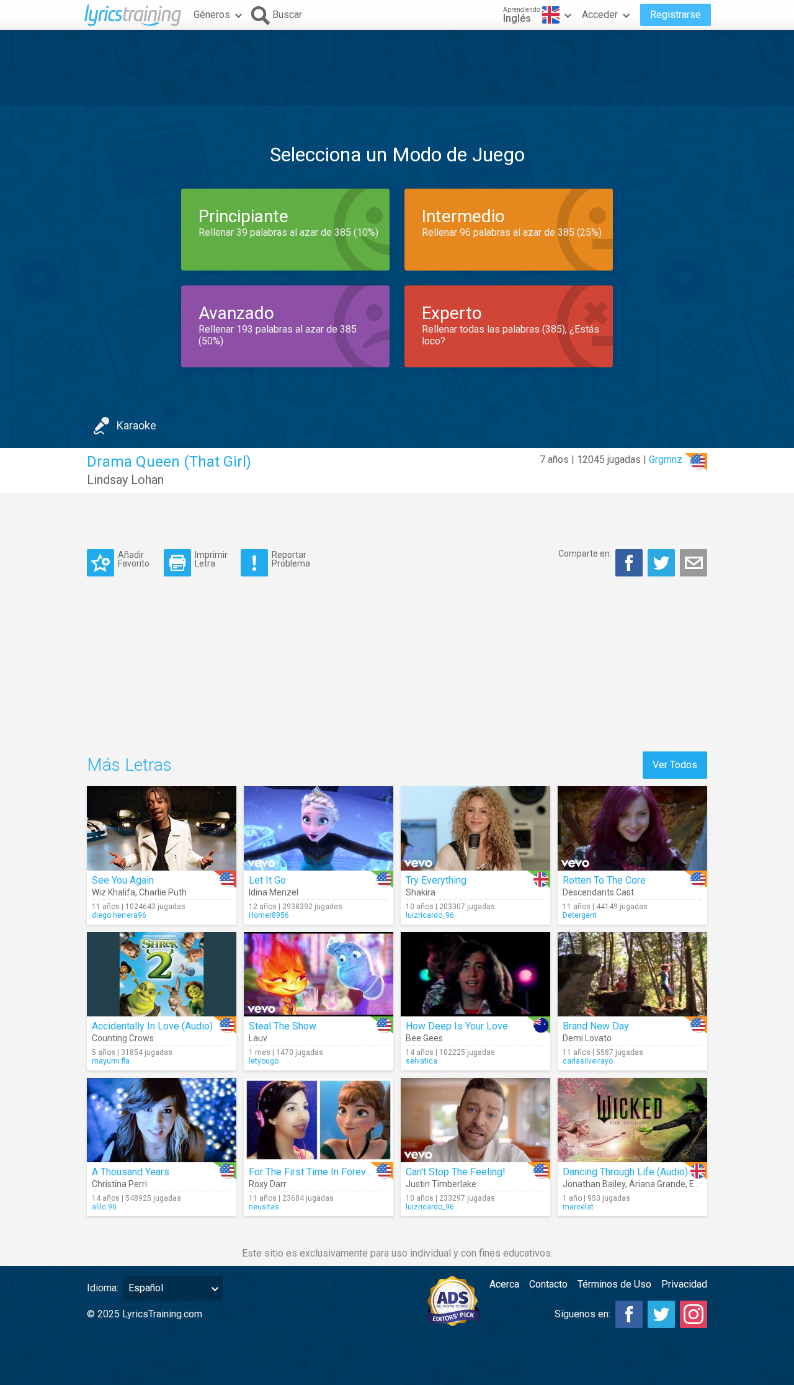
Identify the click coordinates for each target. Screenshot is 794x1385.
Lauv (258, 1038)
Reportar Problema (291, 559)
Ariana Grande (657, 1184)
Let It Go (267, 880)
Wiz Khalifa (113, 892)
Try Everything (436, 880)
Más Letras (129, 765)
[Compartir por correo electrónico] (693, 562)
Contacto (548, 1284)
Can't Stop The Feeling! (456, 1172)
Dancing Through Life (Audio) (625, 1172)
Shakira (420, 892)
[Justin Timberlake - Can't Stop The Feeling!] (475, 1120)
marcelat (578, 1207)
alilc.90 (104, 1207)
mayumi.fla (111, 1061)
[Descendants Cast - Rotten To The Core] (632, 828)
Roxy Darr (268, 1184)
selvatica (421, 1061)
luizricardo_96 (430, 915)
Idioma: (102, 1288)
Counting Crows (123, 1038)
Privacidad (684, 1284)
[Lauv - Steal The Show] (318, 974)
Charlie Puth (163, 892)
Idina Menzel (273, 892)
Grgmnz (665, 459)
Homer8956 (269, 915)
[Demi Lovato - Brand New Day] (632, 974)
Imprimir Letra (211, 559)
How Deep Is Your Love (457, 1026)
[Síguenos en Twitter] (661, 1314)
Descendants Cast (598, 892)
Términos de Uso (614, 1284)
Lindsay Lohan (125, 479)
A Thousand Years (130, 1172)
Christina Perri (119, 1184)
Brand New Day (596, 1026)
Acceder (600, 14)
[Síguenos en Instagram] (693, 1314)
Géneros (212, 14)
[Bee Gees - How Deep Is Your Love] (475, 974)
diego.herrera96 (119, 915)
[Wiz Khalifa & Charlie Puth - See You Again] (161, 828)
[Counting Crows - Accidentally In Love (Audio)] (161, 974)
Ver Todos (675, 765)
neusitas (264, 1207)
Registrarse (675, 14)
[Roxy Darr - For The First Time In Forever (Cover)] (318, 1120)
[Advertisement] (397, 68)
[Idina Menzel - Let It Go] (318, 828)
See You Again (123, 880)
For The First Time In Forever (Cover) (329, 1172)
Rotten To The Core (604, 880)
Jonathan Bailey (594, 1184)
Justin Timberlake (441, 1184)
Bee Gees (424, 1038)
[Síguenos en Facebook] (629, 1314)
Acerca (504, 1284)
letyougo (264, 1061)
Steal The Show (282, 1026)
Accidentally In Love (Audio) (152, 1026)
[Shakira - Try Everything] (475, 828)
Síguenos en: (582, 1314)
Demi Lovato (587, 1038)
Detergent (580, 915)
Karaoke (136, 425)
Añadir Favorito (133, 559)
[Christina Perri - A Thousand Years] (161, 1120)
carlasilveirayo (588, 1061)
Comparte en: (585, 553)
